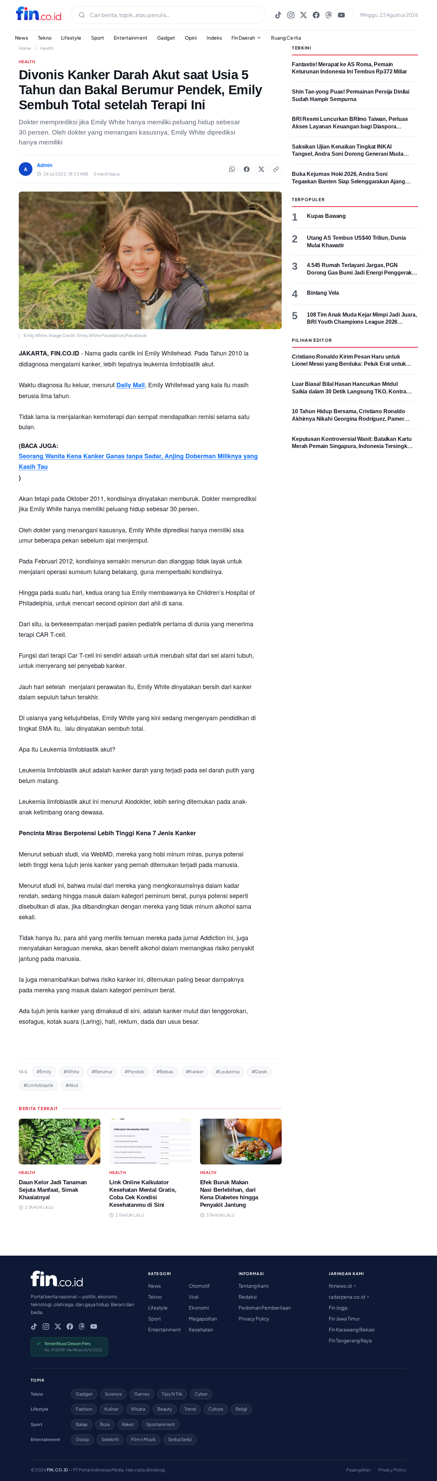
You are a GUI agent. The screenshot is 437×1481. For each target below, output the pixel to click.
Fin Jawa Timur (344, 1318)
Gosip (82, 1439)
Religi (241, 1409)
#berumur (101, 1071)
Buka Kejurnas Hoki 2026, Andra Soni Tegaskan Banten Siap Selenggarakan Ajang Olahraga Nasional (348, 181)
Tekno (45, 37)
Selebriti (110, 1439)
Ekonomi (199, 1307)
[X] (303, 15)
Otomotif (199, 1286)
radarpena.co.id (347, 1297)
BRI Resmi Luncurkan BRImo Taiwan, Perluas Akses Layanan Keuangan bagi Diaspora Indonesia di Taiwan (350, 126)
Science (113, 1394)
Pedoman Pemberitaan (265, 1307)
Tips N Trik (172, 1394)
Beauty (164, 1409)
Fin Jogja (338, 1307)
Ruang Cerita (286, 37)
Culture (215, 1409)
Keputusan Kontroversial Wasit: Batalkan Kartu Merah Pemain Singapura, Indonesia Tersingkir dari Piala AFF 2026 (352, 446)
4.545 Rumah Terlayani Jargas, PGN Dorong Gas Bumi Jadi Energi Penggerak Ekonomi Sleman (359, 272)
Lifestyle (71, 37)
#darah (259, 1071)
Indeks (214, 37)
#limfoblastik (38, 1085)
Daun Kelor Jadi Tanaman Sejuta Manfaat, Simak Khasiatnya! (53, 1190)
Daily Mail (130, 384)
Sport (97, 37)
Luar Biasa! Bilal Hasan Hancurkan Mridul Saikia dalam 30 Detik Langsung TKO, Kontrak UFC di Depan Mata (350, 391)
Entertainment (130, 37)
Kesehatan (201, 1329)
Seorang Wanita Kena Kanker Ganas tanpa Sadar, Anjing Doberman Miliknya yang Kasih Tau (138, 461)
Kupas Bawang (326, 216)
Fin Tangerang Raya (350, 1340)
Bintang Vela (323, 293)
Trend (190, 1409)
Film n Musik (143, 1439)
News (21, 37)
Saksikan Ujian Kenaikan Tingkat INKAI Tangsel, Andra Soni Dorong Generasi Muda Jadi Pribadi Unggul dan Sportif (348, 154)
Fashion (84, 1409)
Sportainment (160, 1424)
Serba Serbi (180, 1439)
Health (47, 48)
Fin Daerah (243, 37)
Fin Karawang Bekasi (352, 1329)
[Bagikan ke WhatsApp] (232, 169)
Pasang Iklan (358, 1469)
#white (71, 1071)
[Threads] (328, 15)
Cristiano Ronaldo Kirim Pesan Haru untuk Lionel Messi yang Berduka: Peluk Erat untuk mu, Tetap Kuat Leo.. (349, 364)
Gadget (166, 37)
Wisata (138, 1409)
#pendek (134, 1071)
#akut (72, 1085)
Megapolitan (203, 1318)
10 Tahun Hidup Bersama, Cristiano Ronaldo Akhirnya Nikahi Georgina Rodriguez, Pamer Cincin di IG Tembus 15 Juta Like (348, 418)
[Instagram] (290, 15)
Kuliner (111, 1409)
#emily (44, 1071)
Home (25, 48)
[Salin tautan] (276, 169)
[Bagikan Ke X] (261, 169)
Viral (193, 1297)
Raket (128, 1424)
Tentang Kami (254, 1286)
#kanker (194, 1071)
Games (142, 1394)
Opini (191, 37)
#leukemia (227, 1071)
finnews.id (340, 1286)
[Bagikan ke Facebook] (246, 169)
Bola (105, 1424)
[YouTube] (341, 15)
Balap (82, 1424)
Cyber (201, 1394)
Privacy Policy (254, 1318)
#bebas (164, 1071)
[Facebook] (316, 15)
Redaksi (248, 1297)
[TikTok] (278, 15)
